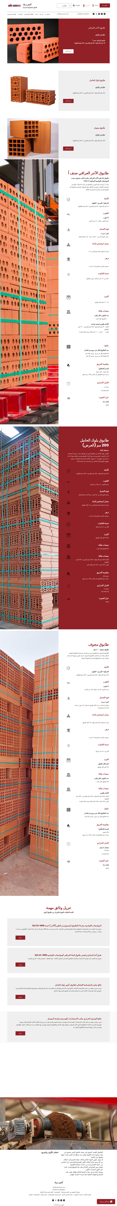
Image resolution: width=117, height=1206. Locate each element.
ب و (96, 931)
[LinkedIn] (104, 14)
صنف (99, 931)
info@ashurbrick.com (63, 14)
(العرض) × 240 (85, 43)
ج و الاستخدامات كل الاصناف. (83, 931)
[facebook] (96, 14)
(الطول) (76, 43)
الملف (93, 958)
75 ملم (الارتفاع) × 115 (98, 43)
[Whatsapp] (94, 14)
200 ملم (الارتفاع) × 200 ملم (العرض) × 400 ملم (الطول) (89, 93)
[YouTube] (99, 14)
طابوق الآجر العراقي (96, 27)
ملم (91, 43)
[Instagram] (102, 14)
